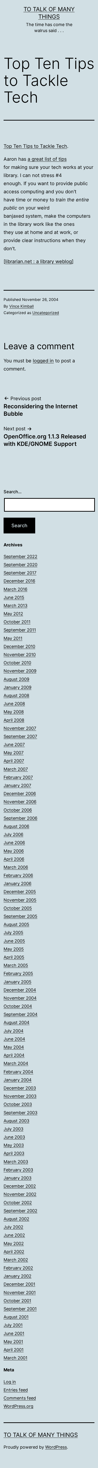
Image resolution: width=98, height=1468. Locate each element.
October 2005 (18, 908)
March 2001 (15, 1357)
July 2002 (13, 1227)
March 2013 (15, 605)
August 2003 (16, 1120)
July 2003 (13, 1128)
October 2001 (17, 1300)
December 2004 (20, 989)
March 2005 (16, 965)
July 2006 (13, 834)
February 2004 (18, 1071)
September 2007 (20, 736)
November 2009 (20, 670)
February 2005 (18, 973)
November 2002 (20, 1194)
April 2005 (14, 957)
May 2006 (14, 850)
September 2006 (20, 818)
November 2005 (20, 900)
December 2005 (20, 891)
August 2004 (16, 1022)
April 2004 (14, 1055)
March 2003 (16, 1161)
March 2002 (16, 1259)
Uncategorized (45, 312)
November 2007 (20, 728)
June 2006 (14, 842)
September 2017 (20, 572)
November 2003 (20, 1096)
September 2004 (21, 1014)
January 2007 (17, 785)
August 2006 (16, 826)
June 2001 (14, 1333)
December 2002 (20, 1186)
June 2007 (14, 744)
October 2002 (18, 1202)
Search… (13, 491)
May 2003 (14, 1145)
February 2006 (18, 875)
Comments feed (20, 1398)
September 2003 (20, 1112)
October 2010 (17, 662)
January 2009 (17, 687)
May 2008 (14, 711)
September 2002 (20, 1210)
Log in (10, 1381)
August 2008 (16, 695)
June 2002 (14, 1235)
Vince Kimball (21, 306)
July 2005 (13, 932)
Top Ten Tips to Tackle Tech (35, 146)
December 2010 (19, 646)
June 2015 (14, 597)
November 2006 (20, 801)
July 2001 (13, 1325)
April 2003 (14, 1153)
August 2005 (16, 924)
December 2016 (19, 580)
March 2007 (16, 769)
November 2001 (20, 1292)
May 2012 (13, 613)
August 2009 (16, 679)
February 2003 (18, 1169)
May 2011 (13, 638)
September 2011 (20, 629)
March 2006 (16, 867)
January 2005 (17, 981)
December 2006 (20, 793)
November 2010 (20, 654)
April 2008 (14, 720)
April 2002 (14, 1251)
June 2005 (14, 940)
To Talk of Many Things (41, 1434)
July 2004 (14, 1030)
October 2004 (18, 1006)
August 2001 (16, 1316)
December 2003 (20, 1088)
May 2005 (14, 949)
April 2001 (14, 1349)
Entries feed (16, 1389)
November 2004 (20, 998)
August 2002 (16, 1218)
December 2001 (19, 1284)
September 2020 (20, 564)
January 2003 (17, 1177)
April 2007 (14, 760)
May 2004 (14, 1047)
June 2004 (14, 1038)
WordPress (56, 1447)
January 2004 (18, 1079)
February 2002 (18, 1267)
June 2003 (14, 1137)
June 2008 (14, 703)
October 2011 (17, 621)
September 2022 (20, 556)
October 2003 (18, 1104)
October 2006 (18, 810)
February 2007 (18, 777)
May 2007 (14, 752)
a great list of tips (47, 159)
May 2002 (14, 1243)
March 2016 (15, 589)
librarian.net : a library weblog (38, 261)
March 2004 (16, 1063)
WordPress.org (18, 1406)
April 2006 (14, 859)
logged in (43, 361)
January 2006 (17, 883)
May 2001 (13, 1341)
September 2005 (20, 916)
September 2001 (20, 1308)
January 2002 (17, 1276)
